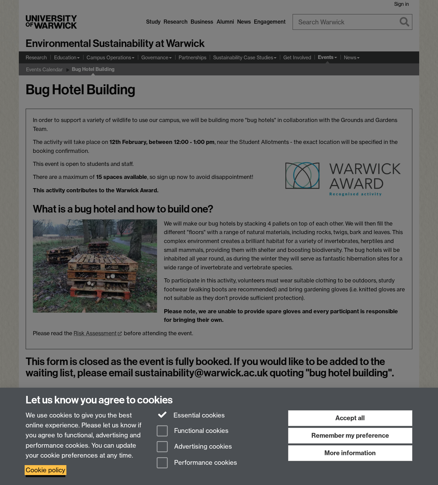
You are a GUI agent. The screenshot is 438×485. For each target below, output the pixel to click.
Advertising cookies (202, 447)
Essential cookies (198, 415)
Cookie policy (45, 470)
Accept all (350, 418)
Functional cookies (200, 431)
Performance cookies (204, 463)
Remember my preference (350, 435)
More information (350, 453)
